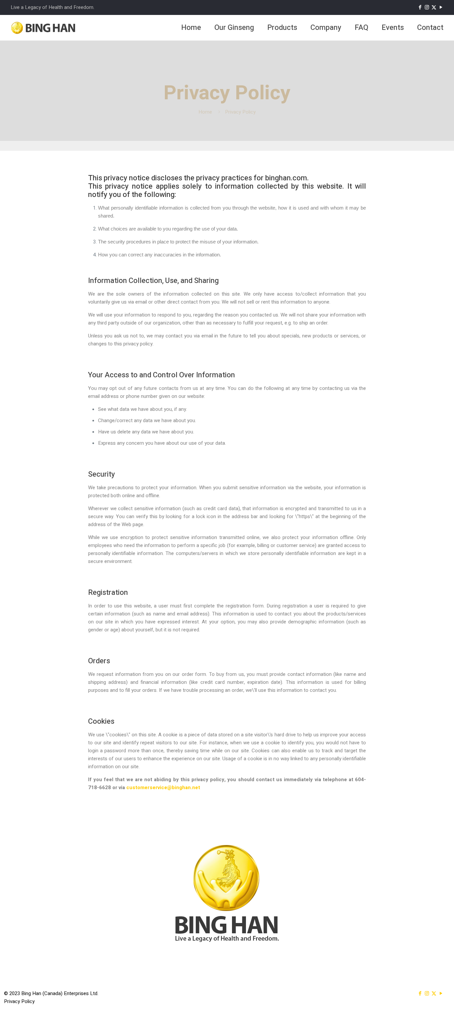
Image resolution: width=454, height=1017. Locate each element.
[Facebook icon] (419, 7)
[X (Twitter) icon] (433, 7)
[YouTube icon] (440, 7)
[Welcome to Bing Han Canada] (43, 27)
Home (205, 112)
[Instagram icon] (426, 7)
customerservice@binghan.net (163, 787)
